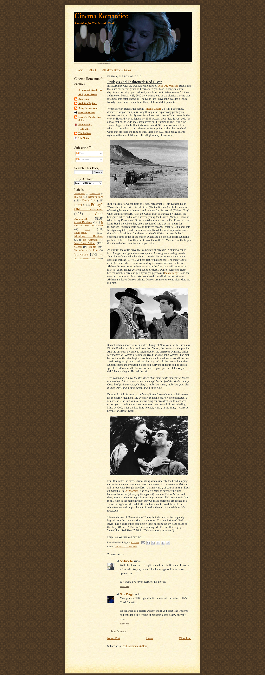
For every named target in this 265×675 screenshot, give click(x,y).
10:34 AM (124, 624)
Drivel (78, 204)
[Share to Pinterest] (168, 543)
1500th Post (95, 194)
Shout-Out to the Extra (86, 250)
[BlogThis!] (153, 543)
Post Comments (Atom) (135, 645)
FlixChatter (84, 129)
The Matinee (84, 138)
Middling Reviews (88, 236)
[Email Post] (142, 542)
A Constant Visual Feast (90, 90)
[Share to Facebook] (163, 543)
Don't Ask (88, 200)
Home (79, 69)
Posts (81, 153)
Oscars (78, 246)
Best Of (78, 197)
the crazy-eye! (172, 272)
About (92, 69)
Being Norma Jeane (88, 108)
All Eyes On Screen (87, 94)
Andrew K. (126, 560)
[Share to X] (158, 543)
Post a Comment (118, 631)
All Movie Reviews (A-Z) (116, 69)
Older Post (185, 638)
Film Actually (85, 124)
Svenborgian (131, 490)
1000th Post (79, 194)
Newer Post (113, 638)
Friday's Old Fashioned (88, 206)
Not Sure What (84, 243)
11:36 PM (124, 587)
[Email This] (148, 543)
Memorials (80, 232)
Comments (84, 159)
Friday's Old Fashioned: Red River (134, 82)
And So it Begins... (87, 103)
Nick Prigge (127, 594)
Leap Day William (168, 85)
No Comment (90, 239)
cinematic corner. (86, 112)
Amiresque (83, 99)
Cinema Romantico (101, 16)
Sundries (81, 254)
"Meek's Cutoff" (153, 108)
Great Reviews (83, 222)
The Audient (84, 133)
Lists (87, 229)
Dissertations (95, 196)
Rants (92, 246)
